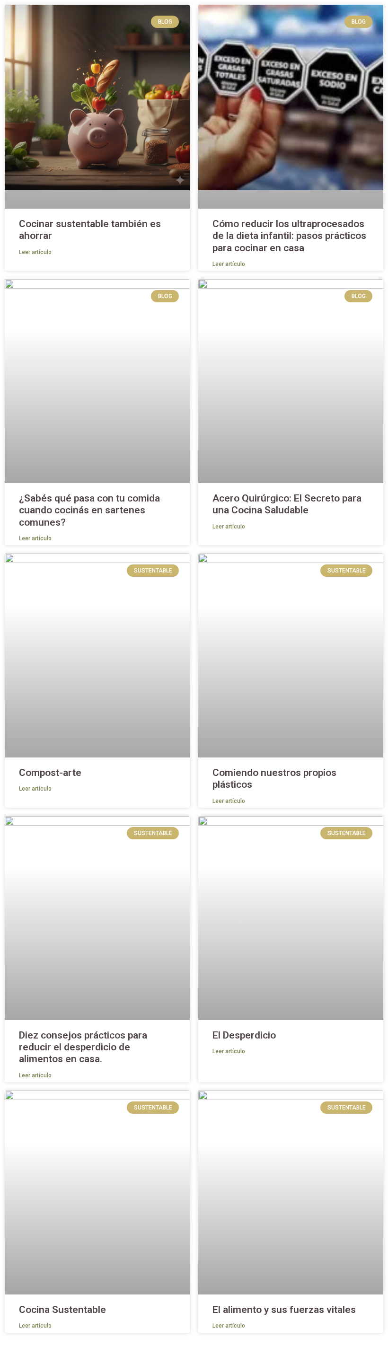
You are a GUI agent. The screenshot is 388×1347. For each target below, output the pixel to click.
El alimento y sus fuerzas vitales (284, 1309)
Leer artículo (35, 252)
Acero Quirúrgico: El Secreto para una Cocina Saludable (287, 504)
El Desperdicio (244, 1035)
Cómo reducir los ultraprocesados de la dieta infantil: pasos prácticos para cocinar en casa (289, 235)
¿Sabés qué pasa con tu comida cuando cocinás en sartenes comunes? (89, 510)
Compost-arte (50, 772)
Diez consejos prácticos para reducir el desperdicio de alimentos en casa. (83, 1047)
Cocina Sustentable (62, 1309)
